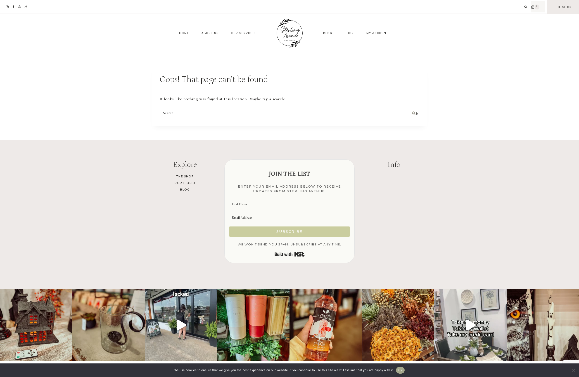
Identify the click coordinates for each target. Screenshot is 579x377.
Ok (400, 370)
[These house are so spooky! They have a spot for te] (36, 325)
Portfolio (185, 183)
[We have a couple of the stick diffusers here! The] (253, 325)
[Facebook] (13, 7)
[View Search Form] (525, 7)
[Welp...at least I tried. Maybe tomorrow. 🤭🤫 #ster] (181, 325)
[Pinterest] (19, 7)
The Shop (563, 7)
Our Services (243, 33)
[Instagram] (7, 7)
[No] (573, 370)
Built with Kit (290, 254)
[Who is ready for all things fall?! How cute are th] (543, 325)
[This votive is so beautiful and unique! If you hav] (108, 325)
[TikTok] (25, 7)
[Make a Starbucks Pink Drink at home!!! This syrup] (326, 325)
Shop (349, 33)
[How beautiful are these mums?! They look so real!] (398, 325)
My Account (377, 33)
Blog (327, 33)
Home (184, 33)
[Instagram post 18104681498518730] (470, 325)
